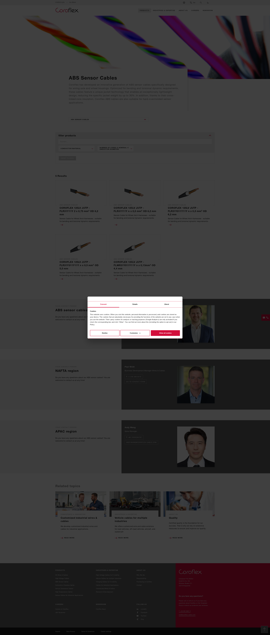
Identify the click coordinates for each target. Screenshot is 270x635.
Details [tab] (135, 304)
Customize (134, 333)
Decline (104, 333)
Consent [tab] (103, 304)
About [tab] (166, 304)
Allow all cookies (165, 333)
